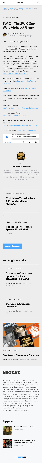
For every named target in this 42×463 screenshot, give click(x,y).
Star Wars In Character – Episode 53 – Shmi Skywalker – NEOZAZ (19, 276)
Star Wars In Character (11, 17)
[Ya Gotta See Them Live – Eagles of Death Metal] (7, 443)
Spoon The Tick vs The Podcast (17, 222)
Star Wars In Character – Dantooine (19, 305)
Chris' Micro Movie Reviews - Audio (18, 194)
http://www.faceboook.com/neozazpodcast (20, 125)
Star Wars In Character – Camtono (21, 355)
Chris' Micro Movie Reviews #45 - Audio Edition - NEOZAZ (20, 201)
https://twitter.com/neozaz (27, 130)
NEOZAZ (20, 457)
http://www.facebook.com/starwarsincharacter (20, 108)
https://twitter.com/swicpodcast (15, 115)
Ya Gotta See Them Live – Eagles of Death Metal (24, 441)
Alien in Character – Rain (24, 427)
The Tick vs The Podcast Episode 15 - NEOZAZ (19, 228)
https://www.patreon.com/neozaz (15, 73)
